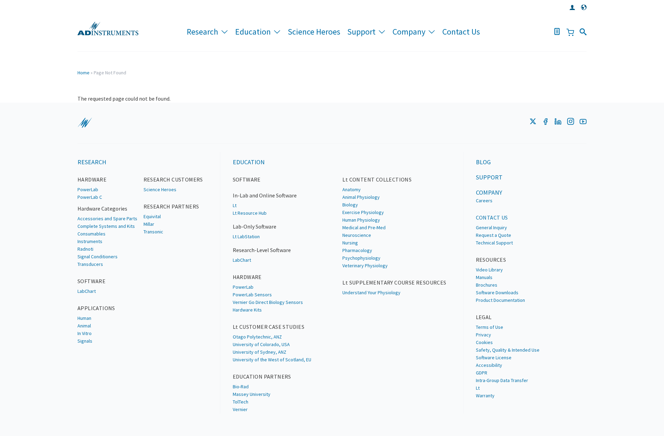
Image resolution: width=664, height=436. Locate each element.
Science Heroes (314, 31)
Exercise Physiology (363, 212)
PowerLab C (89, 197)
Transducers (90, 264)
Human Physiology (361, 220)
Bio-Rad (241, 386)
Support (361, 31)
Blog (483, 162)
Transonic (153, 232)
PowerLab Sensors (252, 294)
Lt (235, 205)
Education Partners (262, 376)
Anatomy (351, 189)
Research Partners (171, 206)
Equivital (152, 216)
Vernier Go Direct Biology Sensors (268, 302)
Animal (84, 326)
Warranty (485, 395)
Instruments (89, 241)
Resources (491, 259)
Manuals (484, 277)
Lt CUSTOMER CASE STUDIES (269, 326)
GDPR (481, 373)
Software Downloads (497, 292)
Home (83, 72)
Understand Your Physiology (371, 292)
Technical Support (494, 243)
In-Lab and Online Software (265, 195)
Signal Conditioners (97, 256)
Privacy (483, 335)
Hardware (92, 179)
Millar (149, 224)
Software (91, 281)
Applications (96, 308)
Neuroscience (356, 235)
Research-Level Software (262, 250)
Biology (350, 205)
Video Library (489, 270)
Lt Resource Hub (250, 213)
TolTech (240, 402)
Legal (484, 317)
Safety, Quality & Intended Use (508, 350)
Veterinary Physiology (365, 265)
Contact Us (461, 31)
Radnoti (85, 249)
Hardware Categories (102, 208)
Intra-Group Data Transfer (502, 380)
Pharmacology (357, 250)
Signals (84, 341)
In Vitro (84, 333)
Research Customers (173, 179)
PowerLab (87, 189)
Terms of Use (489, 327)
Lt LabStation (246, 236)
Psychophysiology (361, 258)
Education (253, 31)
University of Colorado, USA (261, 344)
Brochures (486, 285)
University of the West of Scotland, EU (272, 359)
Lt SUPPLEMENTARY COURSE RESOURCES (394, 282)
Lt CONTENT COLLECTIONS (377, 179)
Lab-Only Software (254, 226)
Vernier (240, 409)
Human (84, 318)
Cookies (484, 342)
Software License (493, 357)
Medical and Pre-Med (364, 227)
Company (409, 31)
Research (202, 31)
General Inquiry (491, 227)
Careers (484, 200)
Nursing (350, 243)
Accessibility (489, 365)
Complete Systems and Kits (106, 226)
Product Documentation (500, 300)
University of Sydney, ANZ (259, 352)
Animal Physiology (361, 197)
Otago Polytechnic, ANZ (257, 337)
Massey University (251, 394)
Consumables (91, 234)
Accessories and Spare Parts (107, 218)
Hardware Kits (247, 310)
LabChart (86, 291)
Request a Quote (493, 235)
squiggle (84, 123)
